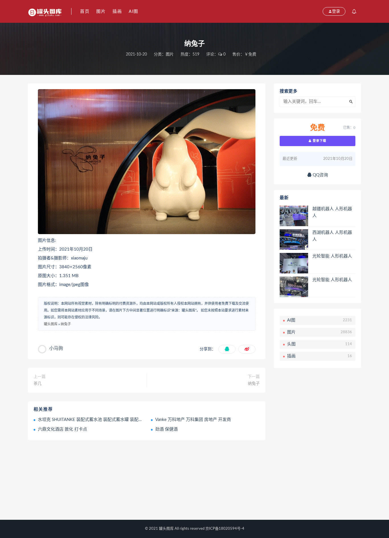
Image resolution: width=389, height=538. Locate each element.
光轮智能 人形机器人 (332, 256)
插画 (117, 11)
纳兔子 (66, 324)
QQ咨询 (320, 175)
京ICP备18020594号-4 (224, 529)
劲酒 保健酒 (166, 429)
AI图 (133, 11)
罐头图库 (51, 324)
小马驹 (56, 348)
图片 (101, 11)
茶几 (38, 384)
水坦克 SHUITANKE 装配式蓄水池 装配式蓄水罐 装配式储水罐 (96, 420)
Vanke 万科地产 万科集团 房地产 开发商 (193, 420)
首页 (84, 11)
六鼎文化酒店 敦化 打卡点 (62, 429)
